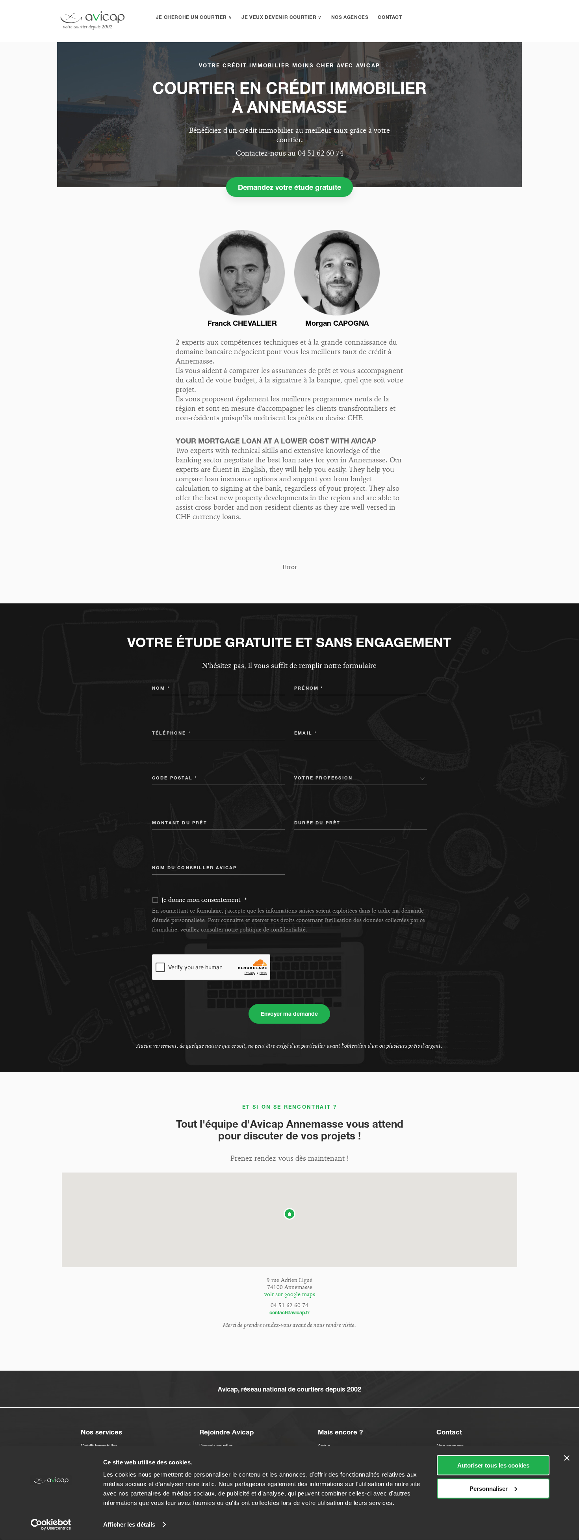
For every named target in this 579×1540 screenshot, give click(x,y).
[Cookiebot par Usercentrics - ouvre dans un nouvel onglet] (51, 1525)
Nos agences (350, 17)
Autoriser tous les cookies (493, 1465)
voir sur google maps (289, 1294)
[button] (289, 1214)
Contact (390, 17)
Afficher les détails (129, 1524)
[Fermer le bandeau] (567, 1458)
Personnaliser (489, 1488)
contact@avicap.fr (289, 1312)
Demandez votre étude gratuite (289, 187)
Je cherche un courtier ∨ (194, 17)
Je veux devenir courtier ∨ (281, 17)
